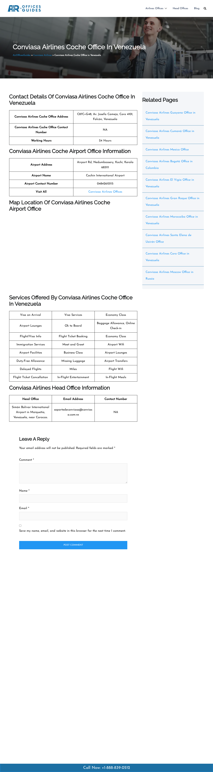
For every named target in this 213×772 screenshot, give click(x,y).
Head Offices (180, 8)
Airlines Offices (154, 8)
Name (24, 490)
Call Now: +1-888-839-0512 (106, 768)
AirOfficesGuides (22, 55)
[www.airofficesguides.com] (24, 8)
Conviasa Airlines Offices (105, 191)
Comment (26, 460)
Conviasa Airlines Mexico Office (167, 149)
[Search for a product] (205, 8)
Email (24, 508)
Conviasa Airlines (42, 55)
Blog (197, 8)
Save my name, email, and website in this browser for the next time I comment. (72, 531)
